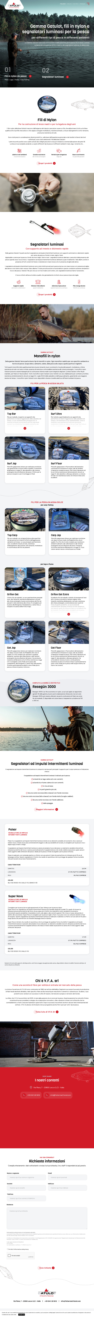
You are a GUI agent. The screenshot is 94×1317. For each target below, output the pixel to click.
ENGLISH (69, 4)
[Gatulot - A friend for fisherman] (47, 1292)
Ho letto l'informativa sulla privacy (19, 1249)
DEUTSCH (75, 4)
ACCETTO (21, 1314)
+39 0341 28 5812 (51, 1301)
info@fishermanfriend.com (71, 1301)
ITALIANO (63, 4)
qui (54, 1312)
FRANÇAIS (82, 4)
